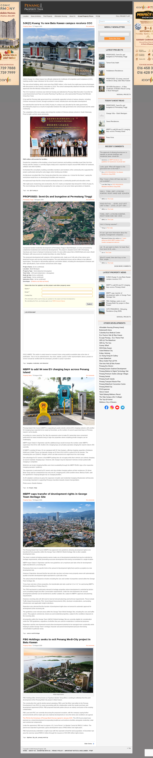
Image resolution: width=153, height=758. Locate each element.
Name (27, 289)
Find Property (47, 16)
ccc (28, 190)
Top (129, 748)
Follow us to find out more (40, 281)
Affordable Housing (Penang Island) (111, 327)
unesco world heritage (33, 633)
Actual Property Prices (85, 16)
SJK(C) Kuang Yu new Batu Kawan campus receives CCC (57, 23)
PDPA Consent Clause (58, 301)
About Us (72, 16)
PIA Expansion (104, 389)
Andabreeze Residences (114, 71)
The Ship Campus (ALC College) (110, 397)
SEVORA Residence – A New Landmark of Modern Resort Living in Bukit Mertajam (118, 89)
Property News (27, 26)
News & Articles (36, 16)
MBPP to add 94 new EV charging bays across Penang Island (118, 130)
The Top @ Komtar (105, 399)
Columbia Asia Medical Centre (109, 333)
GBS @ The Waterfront (107, 340)
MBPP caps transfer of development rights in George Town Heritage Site (118, 295)
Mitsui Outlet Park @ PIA (108, 361)
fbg (34, 737)
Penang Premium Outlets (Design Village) (113, 374)
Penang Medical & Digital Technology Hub (113, 371)
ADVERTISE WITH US (43, 750)
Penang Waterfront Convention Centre (112, 384)
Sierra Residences (112, 121)
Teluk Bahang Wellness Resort (110, 394)
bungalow (29, 363)
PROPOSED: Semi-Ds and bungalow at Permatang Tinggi (57, 196)
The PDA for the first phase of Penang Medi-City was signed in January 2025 (47, 718)
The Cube (110, 199)
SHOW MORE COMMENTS (122, 266)
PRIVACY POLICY (57, 750)
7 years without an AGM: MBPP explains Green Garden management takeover (114, 240)
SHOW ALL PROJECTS (124, 94)
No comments (90, 26)
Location (26, 16)
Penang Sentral (104, 376)
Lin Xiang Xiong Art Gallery (108, 356)
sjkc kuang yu (34, 190)
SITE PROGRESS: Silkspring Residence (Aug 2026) (116, 310)
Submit (89, 304)
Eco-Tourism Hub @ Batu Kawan (110, 335)
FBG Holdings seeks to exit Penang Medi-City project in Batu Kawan (117, 303)
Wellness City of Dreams (108, 402)
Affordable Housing (61, 16)
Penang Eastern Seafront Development (112, 369)
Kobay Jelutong (104, 353)
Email (27, 292)
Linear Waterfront (105, 358)
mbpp (35, 488)
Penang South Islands (107, 379)
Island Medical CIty (106, 351)
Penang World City (105, 387)
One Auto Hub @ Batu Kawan (109, 363)
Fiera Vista (110, 137)
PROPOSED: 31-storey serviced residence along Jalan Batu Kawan (118, 80)
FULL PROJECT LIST (123, 16)
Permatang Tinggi (28, 199)
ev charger (30, 488)
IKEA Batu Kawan (105, 348)
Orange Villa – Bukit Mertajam (116, 113)
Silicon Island (104, 392)
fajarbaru (29, 737)
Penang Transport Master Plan (109, 381)
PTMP (91, 750)
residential (36, 363)
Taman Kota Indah (112, 63)
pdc (36, 737)
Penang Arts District (106, 366)
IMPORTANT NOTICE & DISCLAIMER (76, 750)
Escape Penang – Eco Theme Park (111, 338)
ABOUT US (32, 750)
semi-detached (44, 363)
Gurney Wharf (104, 345)
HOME (25, 750)
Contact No (28, 295)
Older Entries (88, 743)
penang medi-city (43, 737)
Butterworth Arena (105, 330)
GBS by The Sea (105, 343)
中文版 (98, 16)
